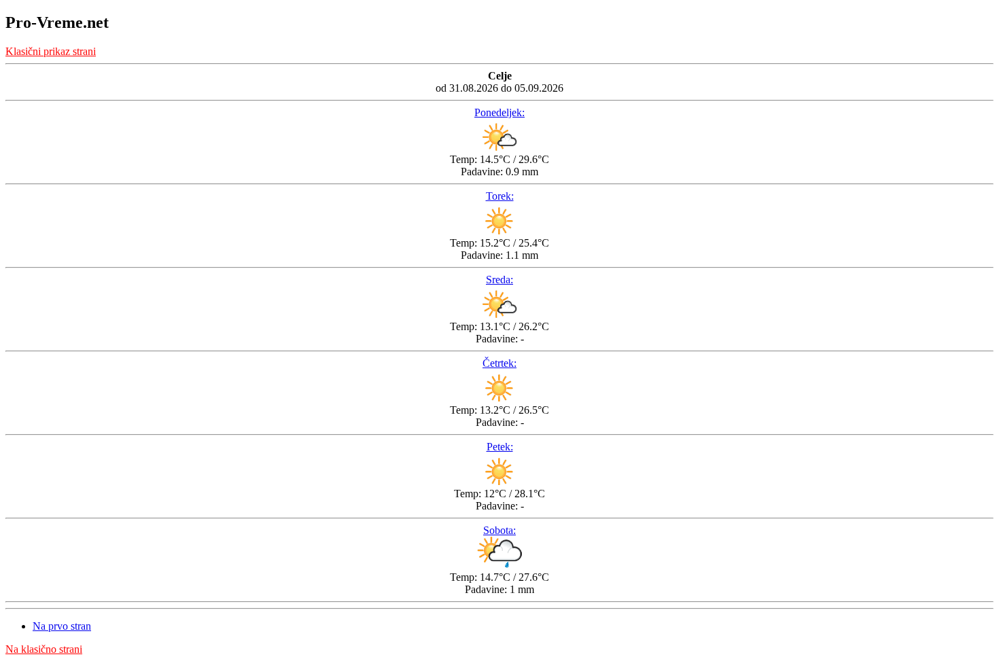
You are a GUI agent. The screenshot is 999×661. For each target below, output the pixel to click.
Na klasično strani (43, 649)
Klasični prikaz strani (50, 51)
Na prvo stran (62, 626)
